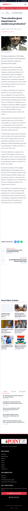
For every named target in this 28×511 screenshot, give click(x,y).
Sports (2, 460)
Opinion (3, 464)
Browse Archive (14, 497)
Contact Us (4, 477)
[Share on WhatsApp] (21, 242)
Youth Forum (4, 469)
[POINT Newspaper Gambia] (16, 1)
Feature (3, 466)
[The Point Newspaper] (18, 1)
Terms (16, 508)
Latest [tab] (5, 391)
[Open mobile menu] (25, 4)
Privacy (12, 508)
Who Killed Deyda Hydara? (7, 479)
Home (2, 12)
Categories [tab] (22, 391)
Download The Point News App (9, 481)
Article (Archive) (8, 12)
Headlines (3, 454)
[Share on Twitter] (18, 242)
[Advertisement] (14, 222)
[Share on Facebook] (15, 242)
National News (4, 456)
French (3, 462)
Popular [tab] (13, 391)
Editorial (3, 458)
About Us (3, 475)
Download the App (15, 493)
